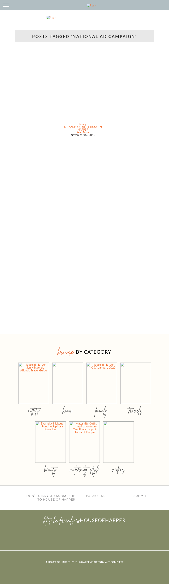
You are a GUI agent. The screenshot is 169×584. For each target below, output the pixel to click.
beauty (50, 469)
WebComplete (114, 562)
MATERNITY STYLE (85, 469)
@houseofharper (101, 520)
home (67, 410)
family (83, 124)
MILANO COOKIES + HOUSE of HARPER (83, 128)
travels (136, 410)
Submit (140, 496)
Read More (82, 132)
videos (118, 469)
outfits (33, 410)
